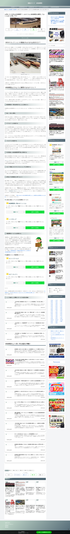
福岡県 (61, 310)
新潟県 (52, 321)
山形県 (52, 307)
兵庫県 (57, 316)
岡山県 (61, 300)
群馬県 (52, 313)
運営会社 (6, 527)
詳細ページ (15, 212)
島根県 (57, 322)
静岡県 (57, 307)
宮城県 (52, 304)
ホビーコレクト (13, 274)
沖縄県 (61, 321)
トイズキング (12, 219)
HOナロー (22, 470)
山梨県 (57, 303)
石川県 (57, 300)
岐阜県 (57, 306)
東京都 (52, 318)
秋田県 (52, 306)
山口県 (61, 303)
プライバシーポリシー (9, 524)
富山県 (52, 322)
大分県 (61, 316)
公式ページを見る (35, 212)
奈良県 (57, 318)
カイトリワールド (14, 258)
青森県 (52, 301)
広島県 (61, 301)
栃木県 (52, 312)
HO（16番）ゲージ (17, 470)
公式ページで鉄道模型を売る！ (43, 532)
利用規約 (6, 525)
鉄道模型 (7, 470)
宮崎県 (61, 318)
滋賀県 (57, 312)
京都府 (57, 313)
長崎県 (61, 313)
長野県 (57, 304)
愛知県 (57, 309)
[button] (41, 29)
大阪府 (57, 315)
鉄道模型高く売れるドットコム (17, 203)
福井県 (57, 301)
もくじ (24, 37)
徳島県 (61, 304)
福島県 (52, 309)
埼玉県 (52, 315)
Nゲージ (11, 470)
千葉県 (52, 316)
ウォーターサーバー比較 (55, 332)
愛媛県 (61, 307)
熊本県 (61, 315)
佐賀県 (61, 312)
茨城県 (52, 310)
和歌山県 (57, 319)
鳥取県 (57, 321)
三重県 (57, 310)
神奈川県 (52, 319)
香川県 (61, 306)
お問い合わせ (7, 522)
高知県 (61, 309)
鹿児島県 (61, 319)
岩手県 (52, 303)
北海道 (52, 300)
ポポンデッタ (7, 160)
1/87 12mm (27, 470)
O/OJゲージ (32, 470)
